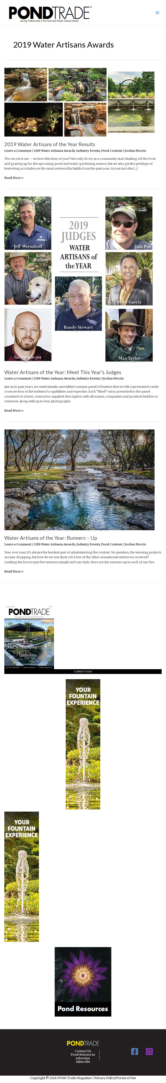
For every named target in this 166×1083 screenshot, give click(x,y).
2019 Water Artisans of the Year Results (49, 144)
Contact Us (83, 1051)
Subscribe (83, 1062)
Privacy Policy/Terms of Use (115, 1078)
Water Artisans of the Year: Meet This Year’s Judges (62, 372)
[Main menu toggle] (157, 12)
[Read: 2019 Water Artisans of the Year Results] (79, 102)
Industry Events (88, 151)
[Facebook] (135, 1051)
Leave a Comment (17, 151)
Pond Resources (83, 1055)
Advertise (83, 1058)
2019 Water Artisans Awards (54, 151)
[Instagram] (149, 1051)
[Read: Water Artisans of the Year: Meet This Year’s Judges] (79, 280)
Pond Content (111, 151)
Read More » (13, 178)
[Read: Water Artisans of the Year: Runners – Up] (79, 479)
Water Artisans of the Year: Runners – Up (50, 538)
